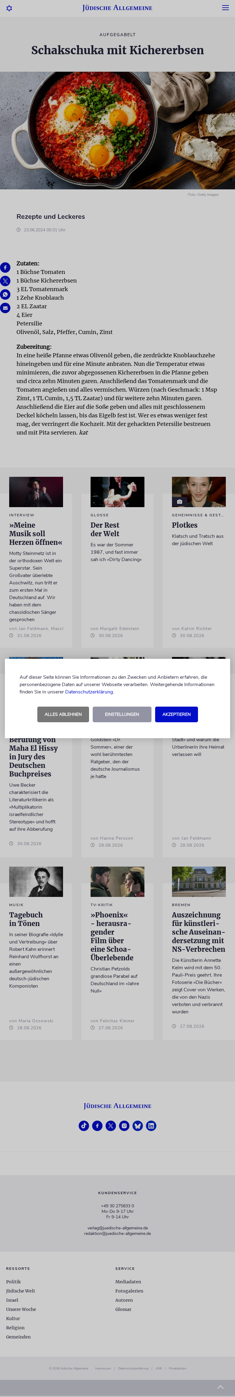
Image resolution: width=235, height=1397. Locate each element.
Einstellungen (122, 714)
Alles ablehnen (63, 714)
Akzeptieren (176, 714)
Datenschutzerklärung (89, 692)
